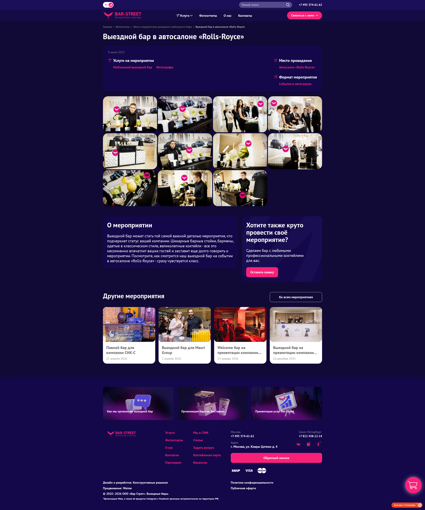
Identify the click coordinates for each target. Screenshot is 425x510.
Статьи (198, 440)
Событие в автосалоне (295, 84)
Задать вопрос (203, 447)
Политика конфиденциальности (252, 482)
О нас (228, 15)
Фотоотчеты (208, 15)
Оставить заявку (262, 272)
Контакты (245, 15)
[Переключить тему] (108, 5)
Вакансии (200, 462)
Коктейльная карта (207, 455)
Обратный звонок (276, 458)
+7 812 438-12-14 (310, 436)
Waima (127, 488)
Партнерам (173, 462)
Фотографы (164, 67)
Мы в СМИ (200, 433)
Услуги (184, 15)
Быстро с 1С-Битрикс (405, 505)
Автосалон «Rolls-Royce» (297, 67)
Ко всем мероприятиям (296, 297)
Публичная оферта (243, 488)
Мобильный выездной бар (132, 67)
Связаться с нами (302, 15)
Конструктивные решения (150, 482)
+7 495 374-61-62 (242, 436)
